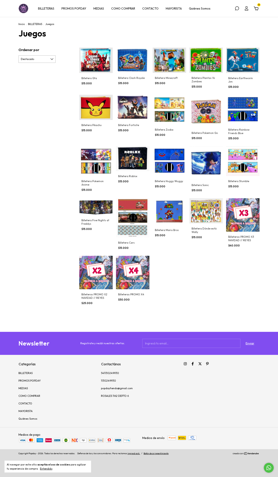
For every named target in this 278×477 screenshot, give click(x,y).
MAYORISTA (174, 8)
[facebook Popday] (192, 364)
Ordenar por (28, 50)
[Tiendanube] (246, 454)
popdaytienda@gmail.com (117, 388)
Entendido (46, 468)
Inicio (21, 24)
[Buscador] (237, 9)
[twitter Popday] (200, 364)
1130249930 (108, 380)
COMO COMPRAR (123, 8)
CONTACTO (150, 8)
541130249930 (110, 373)
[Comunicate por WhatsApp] (269, 468)
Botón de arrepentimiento (156, 453)
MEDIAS (98, 8)
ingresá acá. (133, 453)
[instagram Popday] (185, 364)
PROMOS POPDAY (73, 8)
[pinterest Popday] (207, 364)
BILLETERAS (46, 8)
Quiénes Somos (199, 8)
